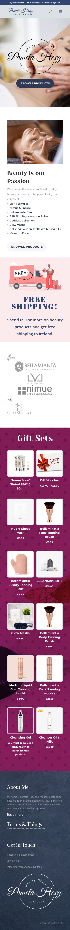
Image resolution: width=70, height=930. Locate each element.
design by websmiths (51, 922)
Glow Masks (17, 224)
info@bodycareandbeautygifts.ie (24, 866)
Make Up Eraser (20, 233)
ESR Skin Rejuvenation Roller (29, 216)
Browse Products (35, 83)
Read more (15, 814)
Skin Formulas (19, 203)
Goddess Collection (22, 220)
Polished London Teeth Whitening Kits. (35, 229)
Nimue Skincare (20, 207)
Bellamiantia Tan (21, 212)
